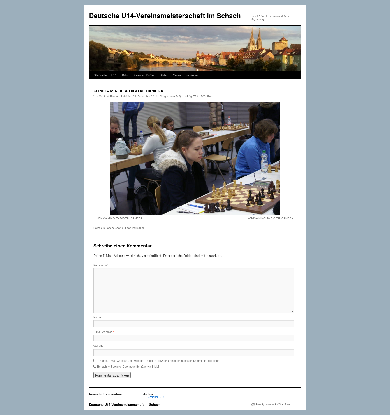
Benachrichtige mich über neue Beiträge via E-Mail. (128, 366)
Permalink (138, 228)
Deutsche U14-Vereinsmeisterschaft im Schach (165, 15)
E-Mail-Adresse (103, 332)
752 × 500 (199, 96)
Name (98, 317)
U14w (124, 75)
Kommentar (100, 265)
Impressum (193, 75)
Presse (176, 75)
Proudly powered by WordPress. (273, 404)
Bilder (163, 75)
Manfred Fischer (109, 96)
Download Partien (143, 75)
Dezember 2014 (155, 397)
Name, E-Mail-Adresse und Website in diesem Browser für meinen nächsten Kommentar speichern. (160, 361)
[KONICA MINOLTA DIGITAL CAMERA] (195, 158)
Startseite (100, 75)
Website (98, 346)
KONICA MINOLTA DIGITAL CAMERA (119, 218)
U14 (113, 75)
